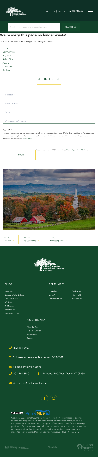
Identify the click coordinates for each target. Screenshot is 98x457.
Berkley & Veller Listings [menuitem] (14, 295)
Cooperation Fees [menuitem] (12, 313)
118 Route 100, (63, 374)
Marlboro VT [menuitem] (77, 299)
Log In (51, 11)
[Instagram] (53, 398)
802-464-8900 (21, 374)
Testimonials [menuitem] (32, 335)
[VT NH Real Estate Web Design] (85, 447)
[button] (71, 27)
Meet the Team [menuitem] (33, 327)
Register (6, 70)
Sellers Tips (8, 59)
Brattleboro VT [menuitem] (55, 291)
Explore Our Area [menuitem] (34, 331)
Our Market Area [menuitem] (12, 299)
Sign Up (61, 11)
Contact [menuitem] (30, 338)
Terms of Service (81, 150)
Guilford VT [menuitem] (76, 291)
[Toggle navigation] (90, 11)
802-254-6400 (77, 11)
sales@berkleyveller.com (27, 367)
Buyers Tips (8, 56)
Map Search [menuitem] (10, 291)
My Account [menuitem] (10, 310)
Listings (6, 48)
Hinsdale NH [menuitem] (77, 295)
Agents (6, 63)
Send (22, 155)
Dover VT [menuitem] (52, 295)
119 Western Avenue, (37, 357)
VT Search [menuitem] (9, 302)
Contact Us (8, 67)
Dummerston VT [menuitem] (55, 299)
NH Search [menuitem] (9, 306)
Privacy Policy (27, 138)
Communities (9, 52)
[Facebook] (44, 398)
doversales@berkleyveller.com (30, 383)
